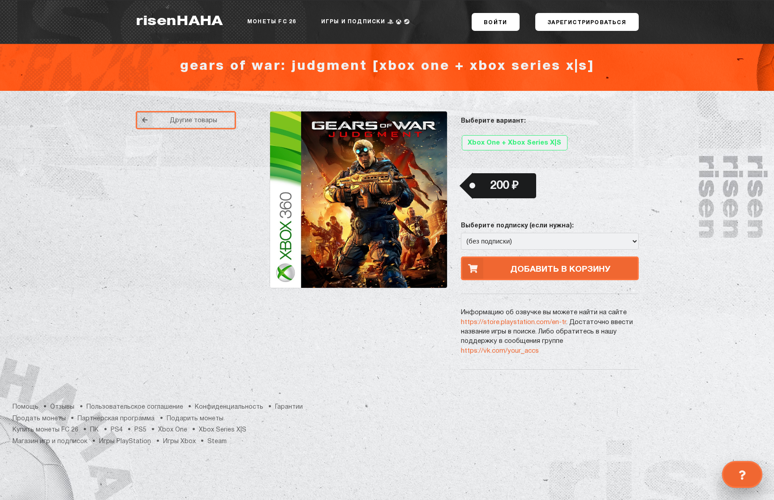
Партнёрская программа (116, 419)
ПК (94, 430)
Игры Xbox (179, 441)
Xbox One (172, 430)
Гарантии (289, 407)
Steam (217, 441)
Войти (495, 22)
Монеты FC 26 (271, 21)
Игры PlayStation (125, 441)
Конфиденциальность (229, 407)
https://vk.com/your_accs (500, 351)
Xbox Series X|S (222, 430)
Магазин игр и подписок (50, 441)
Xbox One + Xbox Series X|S (514, 143)
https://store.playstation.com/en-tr (513, 322)
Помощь (26, 407)
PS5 (140, 430)
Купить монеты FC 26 (45, 430)
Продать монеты (39, 419)
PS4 (117, 430)
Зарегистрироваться (586, 22)
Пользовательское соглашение (134, 407)
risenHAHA (179, 22)
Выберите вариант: (493, 121)
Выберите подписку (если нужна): (517, 226)
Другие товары (193, 121)
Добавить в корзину (560, 269)
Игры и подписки (354, 21)
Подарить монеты (195, 419)
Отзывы (62, 407)
